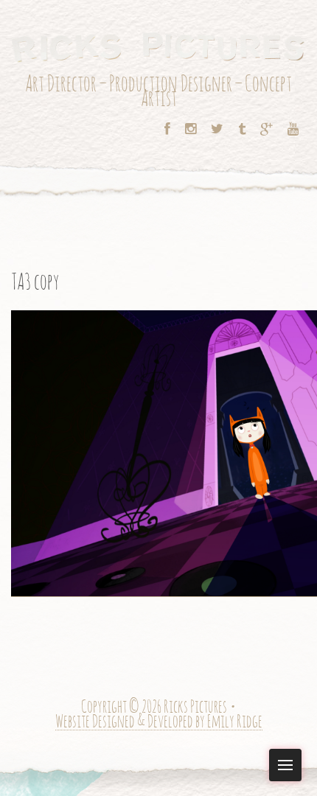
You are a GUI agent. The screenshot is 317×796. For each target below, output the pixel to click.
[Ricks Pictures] (158, 46)
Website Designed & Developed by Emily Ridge (158, 722)
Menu (285, 765)
